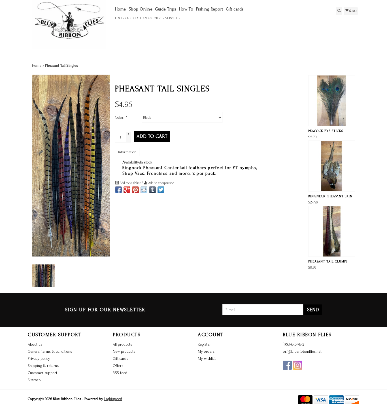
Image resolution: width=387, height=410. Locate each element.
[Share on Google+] (127, 189)
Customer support (42, 373)
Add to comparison (161, 183)
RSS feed (120, 373)
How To (186, 9)
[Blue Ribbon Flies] (69, 27)
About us (35, 344)
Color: (121, 117)
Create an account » (147, 18)
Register (204, 344)
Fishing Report (209, 9)
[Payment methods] (306, 399)
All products (122, 344)
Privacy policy (39, 358)
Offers (118, 365)
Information (127, 152)
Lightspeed (113, 399)
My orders (206, 351)
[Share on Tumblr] (152, 189)
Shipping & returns (43, 365)
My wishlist (207, 358)
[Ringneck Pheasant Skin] (332, 166)
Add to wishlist (130, 183)
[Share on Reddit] (144, 189)
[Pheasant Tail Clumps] (332, 231)
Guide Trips (166, 9)
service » (172, 18)
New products (124, 351)
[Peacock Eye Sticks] (332, 100)
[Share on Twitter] (161, 189)
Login (120, 18)
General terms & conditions (50, 351)
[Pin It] (135, 189)
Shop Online (141, 9)
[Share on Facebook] (118, 189)
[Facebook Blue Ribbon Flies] (287, 365)
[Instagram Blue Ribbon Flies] (297, 365)
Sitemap (34, 380)
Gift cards (235, 9)
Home (120, 9)
